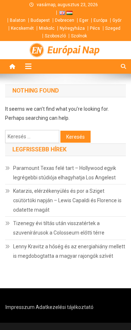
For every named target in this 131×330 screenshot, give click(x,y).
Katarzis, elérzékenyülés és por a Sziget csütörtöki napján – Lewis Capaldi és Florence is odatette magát (67, 200)
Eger (83, 20)
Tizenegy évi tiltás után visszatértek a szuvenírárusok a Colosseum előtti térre (58, 228)
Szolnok (79, 35)
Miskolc (47, 28)
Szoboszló (55, 35)
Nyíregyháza (72, 28)
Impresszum (20, 307)
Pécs (95, 28)
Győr (117, 20)
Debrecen (64, 20)
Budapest (40, 20)
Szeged (112, 28)
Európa (100, 20)
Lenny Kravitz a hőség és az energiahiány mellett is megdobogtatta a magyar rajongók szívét (69, 251)
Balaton (17, 20)
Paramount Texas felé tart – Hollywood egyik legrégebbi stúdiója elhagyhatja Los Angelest (64, 172)
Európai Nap (73, 50)
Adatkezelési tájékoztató (65, 307)
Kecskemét (22, 28)
